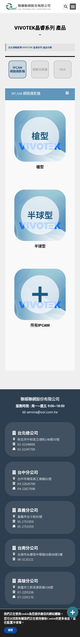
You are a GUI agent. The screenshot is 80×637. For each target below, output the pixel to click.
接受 (10, 630)
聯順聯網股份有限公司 (40, 399)
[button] (73, 6)
